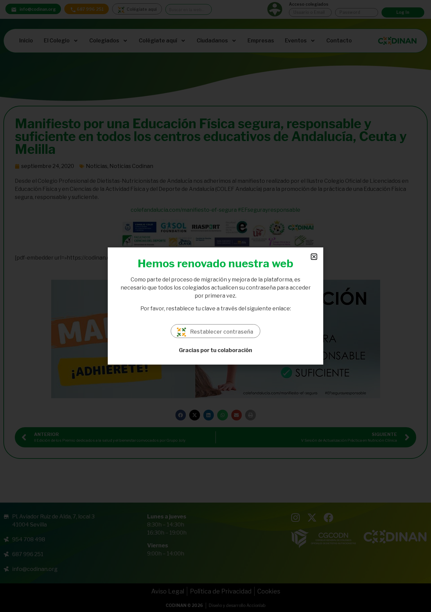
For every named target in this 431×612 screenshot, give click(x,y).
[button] (314, 256)
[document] (215, 306)
